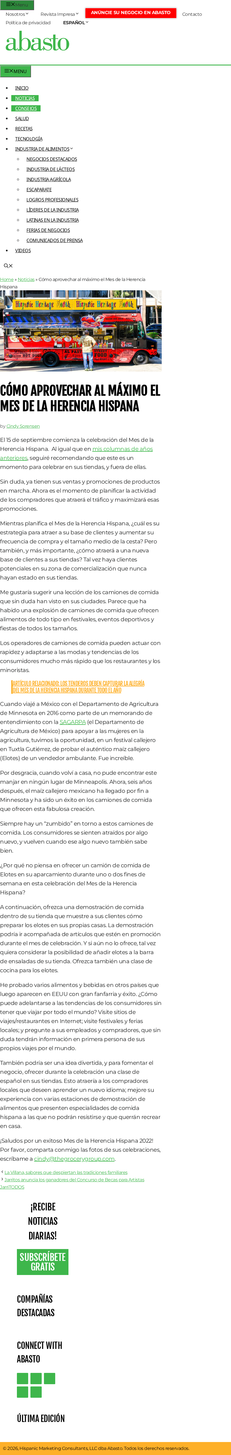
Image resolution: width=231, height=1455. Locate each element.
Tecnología (28, 139)
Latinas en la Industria (52, 220)
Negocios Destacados (51, 159)
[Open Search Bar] (8, 266)
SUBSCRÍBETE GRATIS (43, 1262)
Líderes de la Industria (52, 210)
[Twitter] (22, 1378)
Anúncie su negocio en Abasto (131, 12)
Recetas (24, 129)
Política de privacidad (28, 22)
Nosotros (15, 14)
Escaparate (39, 189)
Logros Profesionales (52, 200)
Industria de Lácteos (50, 169)
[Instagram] (49, 1378)
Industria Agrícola (48, 179)
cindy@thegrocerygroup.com (74, 1158)
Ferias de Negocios (48, 230)
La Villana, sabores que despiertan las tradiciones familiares (66, 1172)
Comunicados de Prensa (54, 240)
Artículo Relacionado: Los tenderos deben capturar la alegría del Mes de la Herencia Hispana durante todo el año (78, 687)
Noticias (25, 98)
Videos (23, 250)
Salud (22, 118)
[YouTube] (22, 1392)
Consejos (26, 108)
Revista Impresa (58, 14)
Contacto (192, 14)
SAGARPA (73, 722)
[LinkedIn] (36, 1378)
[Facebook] (36, 1392)
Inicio (21, 88)
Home (7, 279)
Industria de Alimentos (42, 149)
